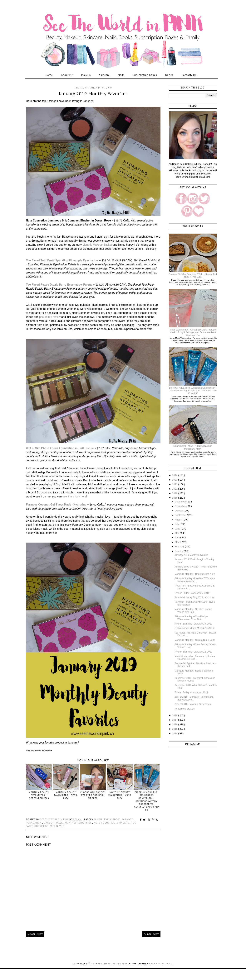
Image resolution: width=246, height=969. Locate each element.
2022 (175, 484)
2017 (175, 720)
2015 (175, 729)
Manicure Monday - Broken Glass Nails (195, 574)
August (179, 519)
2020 (175, 493)
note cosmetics (105, 823)
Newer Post (35, 934)
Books (169, 75)
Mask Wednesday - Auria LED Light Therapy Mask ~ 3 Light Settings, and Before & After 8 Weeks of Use (193, 332)
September (181, 515)
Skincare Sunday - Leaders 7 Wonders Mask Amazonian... (195, 579)
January (179, 551)
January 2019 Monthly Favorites (191, 555)
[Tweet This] (145, 819)
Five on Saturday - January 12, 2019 (193, 651)
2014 (175, 733)
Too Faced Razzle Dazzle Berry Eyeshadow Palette (59, 284)
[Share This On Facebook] (141, 819)
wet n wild (57, 826)
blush (98, 819)
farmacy (128, 819)
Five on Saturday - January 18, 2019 (193, 623)
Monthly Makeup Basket (97, 244)
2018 (175, 715)
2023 (175, 479)
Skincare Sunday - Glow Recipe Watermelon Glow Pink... (191, 617)
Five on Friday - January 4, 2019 (191, 692)
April (177, 537)
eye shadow (112, 819)
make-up (49, 823)
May (177, 533)
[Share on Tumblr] (157, 819)
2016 (175, 724)
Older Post (151, 934)
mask (59, 823)
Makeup (86, 75)
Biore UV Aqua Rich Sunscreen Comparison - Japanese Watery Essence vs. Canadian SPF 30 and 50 (193, 391)
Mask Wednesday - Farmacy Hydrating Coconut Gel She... (195, 657)
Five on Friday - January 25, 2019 (192, 593)
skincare (123, 823)
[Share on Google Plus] (153, 819)
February (180, 546)
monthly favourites (78, 823)
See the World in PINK (112, 963)
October (179, 510)
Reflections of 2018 (185, 708)
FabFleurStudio (162, 963)
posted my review (50, 317)
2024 (175, 475)
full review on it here (136, 524)
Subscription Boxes (145, 75)
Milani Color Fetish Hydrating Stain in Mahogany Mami (192, 447)
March (178, 542)
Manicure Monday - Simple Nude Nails (195, 640)
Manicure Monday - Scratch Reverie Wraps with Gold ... (193, 610)
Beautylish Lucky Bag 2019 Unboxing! (194, 597)
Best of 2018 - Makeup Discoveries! (193, 704)
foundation (34, 823)
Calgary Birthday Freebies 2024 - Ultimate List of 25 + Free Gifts (193, 275)
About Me (67, 75)
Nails (121, 75)
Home (49, 75)
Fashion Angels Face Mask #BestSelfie (195, 628)
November (180, 506)
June (178, 528)
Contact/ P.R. (189, 75)
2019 (175, 497)
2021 (175, 488)
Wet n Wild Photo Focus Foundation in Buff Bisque (60, 448)
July (177, 524)
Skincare (104, 75)
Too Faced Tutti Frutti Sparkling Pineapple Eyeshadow (62, 260)
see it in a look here (74, 496)
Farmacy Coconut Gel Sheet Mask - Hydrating (56, 504)
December (180, 501)
